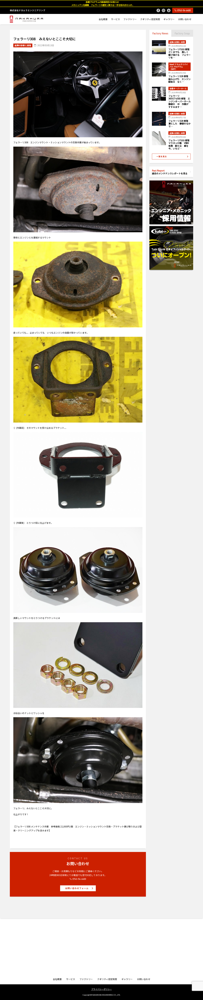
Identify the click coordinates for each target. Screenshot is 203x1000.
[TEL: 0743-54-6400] (182, 10)
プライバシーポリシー (101, 989)
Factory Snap (182, 33)
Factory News (160, 33)
